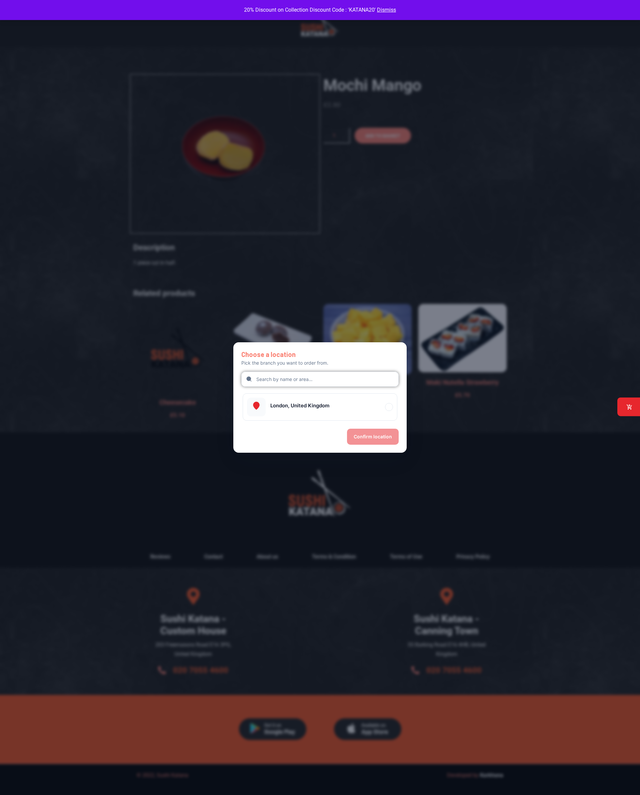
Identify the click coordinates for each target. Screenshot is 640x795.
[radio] (320, 407)
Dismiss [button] (386, 10)
